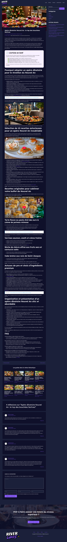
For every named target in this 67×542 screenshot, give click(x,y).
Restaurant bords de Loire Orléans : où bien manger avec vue (18, 379)
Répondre (42, 420)
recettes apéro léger (10, 276)
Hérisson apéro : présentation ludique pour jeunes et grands (8, 392)
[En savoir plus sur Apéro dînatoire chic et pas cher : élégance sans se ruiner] (39, 387)
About (38, 532)
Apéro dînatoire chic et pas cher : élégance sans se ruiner (39, 392)
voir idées (17, 357)
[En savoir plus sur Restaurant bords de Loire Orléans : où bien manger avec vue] (19, 373)
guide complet (33, 184)
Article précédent (6, 362)
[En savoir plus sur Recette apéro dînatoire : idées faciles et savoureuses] (8, 373)
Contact (46, 532)
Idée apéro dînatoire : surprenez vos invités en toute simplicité (29, 379)
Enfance (49, 2)
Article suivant (43, 362)
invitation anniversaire (17, 95)
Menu (42, 532)
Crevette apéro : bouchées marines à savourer (29, 392)
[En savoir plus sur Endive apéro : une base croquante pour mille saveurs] (19, 387)
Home (34, 532)
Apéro (64, 2)
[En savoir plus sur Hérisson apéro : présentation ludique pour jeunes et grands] (8, 387)
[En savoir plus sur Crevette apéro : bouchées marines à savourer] (29, 387)
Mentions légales (40, 536)
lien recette (18, 166)
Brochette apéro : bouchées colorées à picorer (39, 378)
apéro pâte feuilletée (25, 161)
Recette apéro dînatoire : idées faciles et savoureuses (7, 379)
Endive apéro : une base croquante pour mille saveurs (19, 392)
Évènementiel (59, 2)
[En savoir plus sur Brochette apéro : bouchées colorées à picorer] (39, 373)
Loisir (46, 2)
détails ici (6, 290)
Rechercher (50, 6)
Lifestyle (53, 2)
